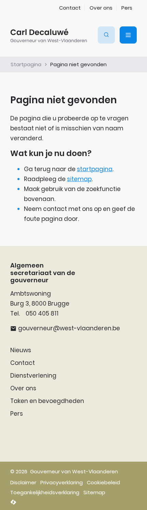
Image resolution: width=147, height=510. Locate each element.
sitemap (79, 179)
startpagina (94, 169)
